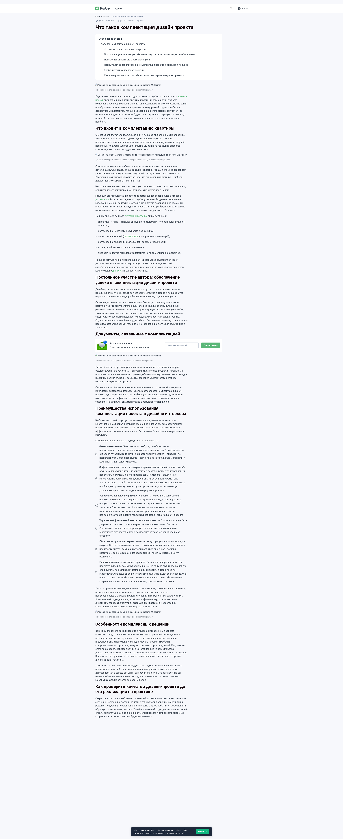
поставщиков (131, 236)
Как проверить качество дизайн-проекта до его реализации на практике (144, 75)
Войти (244, 8)
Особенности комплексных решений (124, 70)
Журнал (118, 8)
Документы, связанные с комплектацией (127, 59)
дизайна (117, 270)
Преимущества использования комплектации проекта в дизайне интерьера (146, 64)
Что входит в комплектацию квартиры (125, 49)
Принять (202, 831)
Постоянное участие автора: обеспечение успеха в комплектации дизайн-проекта (149, 54)
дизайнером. (102, 199)
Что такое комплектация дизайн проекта (122, 44)
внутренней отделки (136, 216)
